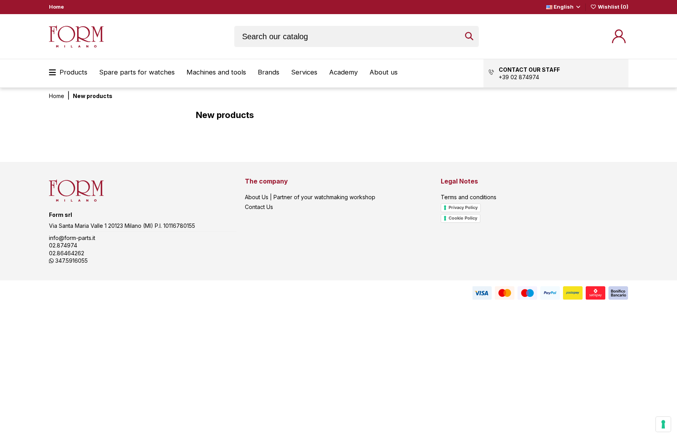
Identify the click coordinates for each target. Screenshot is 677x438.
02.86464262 (66, 253)
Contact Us (259, 207)
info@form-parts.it (72, 237)
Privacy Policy (463, 207)
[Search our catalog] (469, 36)
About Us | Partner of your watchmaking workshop (310, 197)
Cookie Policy (463, 218)
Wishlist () (612, 7)
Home (56, 7)
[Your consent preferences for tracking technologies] (663, 424)
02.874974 (63, 245)
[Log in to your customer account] (619, 36)
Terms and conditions (468, 197)
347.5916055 (71, 260)
